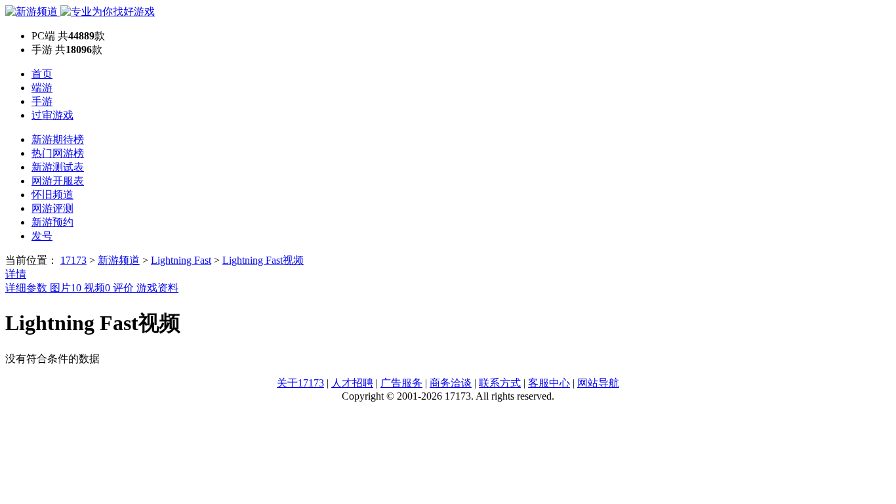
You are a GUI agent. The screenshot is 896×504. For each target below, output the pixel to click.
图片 (65, 287)
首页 (41, 73)
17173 (73, 260)
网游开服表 (57, 180)
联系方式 (500, 382)
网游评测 (52, 208)
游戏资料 (157, 287)
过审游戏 (52, 115)
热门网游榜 (57, 153)
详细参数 (27, 287)
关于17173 (300, 382)
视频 (97, 287)
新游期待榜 (57, 139)
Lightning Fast (181, 260)
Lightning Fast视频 (263, 260)
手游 (41, 101)
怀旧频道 (52, 194)
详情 (15, 274)
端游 (41, 87)
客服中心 (549, 382)
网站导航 (598, 382)
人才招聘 (352, 382)
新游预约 (52, 222)
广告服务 (401, 382)
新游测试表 (57, 167)
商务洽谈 (451, 382)
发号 (41, 236)
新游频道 (119, 260)
